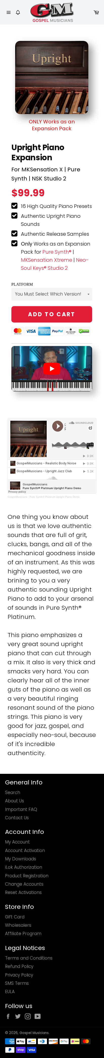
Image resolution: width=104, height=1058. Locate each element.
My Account (17, 842)
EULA (10, 992)
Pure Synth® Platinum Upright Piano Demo (55, 496)
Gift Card (14, 917)
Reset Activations (23, 892)
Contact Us (17, 818)
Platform (22, 284)
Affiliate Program (23, 934)
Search (12, 792)
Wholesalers (18, 925)
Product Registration (26, 876)
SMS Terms (17, 983)
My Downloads (20, 859)
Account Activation (25, 851)
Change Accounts (24, 884)
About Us (14, 801)
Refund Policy (19, 966)
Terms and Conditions (29, 958)
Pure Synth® (56, 251)
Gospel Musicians (34, 1032)
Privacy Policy (19, 975)
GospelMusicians (17, 496)
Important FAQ (21, 809)
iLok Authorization (23, 867)
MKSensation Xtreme (46, 259)
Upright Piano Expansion (37, 152)
